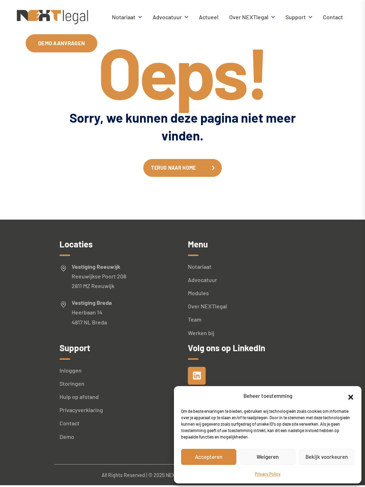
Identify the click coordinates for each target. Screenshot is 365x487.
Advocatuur (167, 17)
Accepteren (208, 456)
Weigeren (268, 456)
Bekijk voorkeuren (326, 456)
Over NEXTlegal (248, 17)
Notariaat (123, 17)
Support (296, 17)
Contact (333, 17)
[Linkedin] (197, 376)
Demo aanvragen (61, 43)
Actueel (209, 17)
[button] (350, 396)
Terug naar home (173, 168)
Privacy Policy (268, 473)
